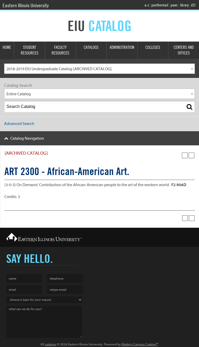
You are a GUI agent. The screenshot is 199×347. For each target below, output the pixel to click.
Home (7, 47)
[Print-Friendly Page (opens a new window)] (185, 155)
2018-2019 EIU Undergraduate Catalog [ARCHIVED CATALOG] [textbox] (59, 69)
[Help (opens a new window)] (191, 155)
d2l (193, 5)
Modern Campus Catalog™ (140, 344)
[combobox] (99, 69)
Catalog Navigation (27, 138)
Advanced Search (19, 123)
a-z (147, 5)
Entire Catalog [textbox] (18, 94)
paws (174, 5)
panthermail (159, 5)
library (184, 5)
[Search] (189, 106)
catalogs (50, 344)
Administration (122, 47)
